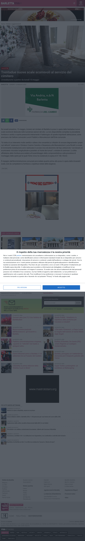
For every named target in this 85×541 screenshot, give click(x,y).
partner (19, 255)
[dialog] (42, 270)
